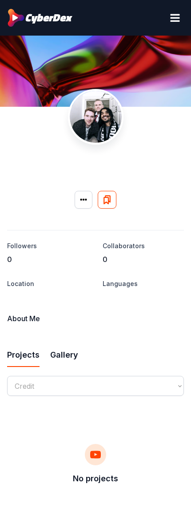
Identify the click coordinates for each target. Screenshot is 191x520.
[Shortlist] (107, 200)
